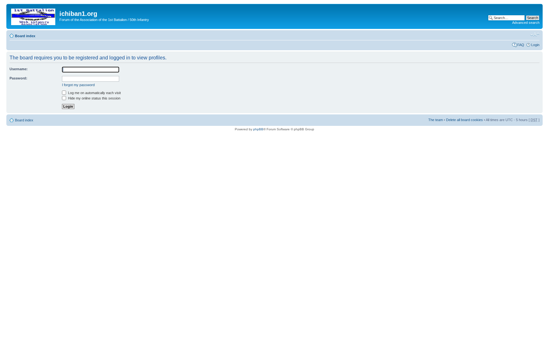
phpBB (258, 129)
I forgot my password (78, 85)
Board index (25, 36)
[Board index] (33, 15)
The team (435, 120)
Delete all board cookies (464, 120)
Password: (18, 78)
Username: (19, 69)
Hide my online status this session (93, 98)
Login (535, 45)
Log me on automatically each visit (94, 93)
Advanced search (525, 22)
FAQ (520, 45)
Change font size (534, 35)
